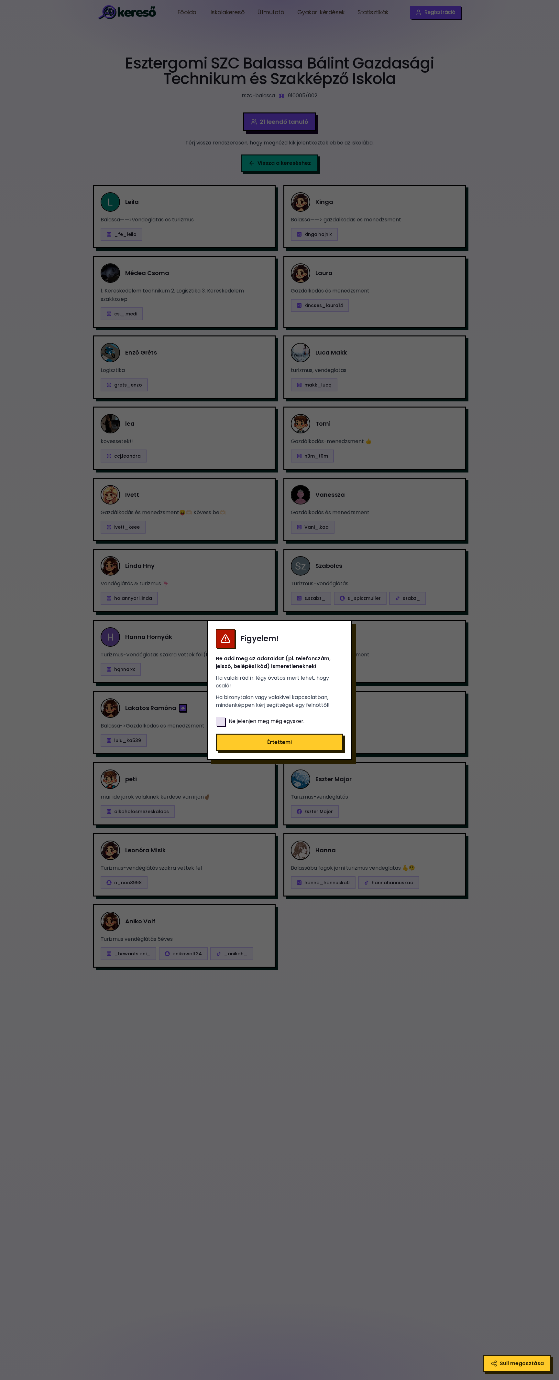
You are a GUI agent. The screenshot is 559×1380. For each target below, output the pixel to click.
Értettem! (279, 742)
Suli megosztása (522, 1363)
